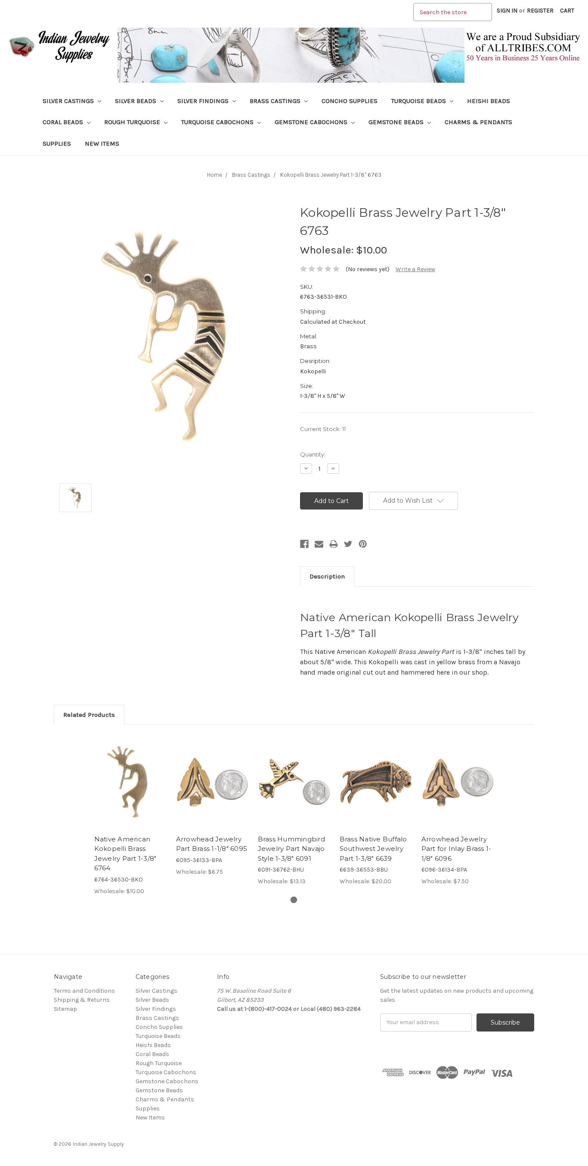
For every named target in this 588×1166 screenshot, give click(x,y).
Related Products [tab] (89, 715)
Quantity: (312, 454)
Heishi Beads (488, 101)
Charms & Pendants (478, 122)
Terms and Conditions (84, 990)
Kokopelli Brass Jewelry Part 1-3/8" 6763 (330, 175)
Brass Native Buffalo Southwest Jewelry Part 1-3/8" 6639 (373, 849)
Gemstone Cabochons (312, 122)
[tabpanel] (130, 815)
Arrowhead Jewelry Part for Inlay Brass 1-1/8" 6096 (456, 849)
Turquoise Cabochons (218, 122)
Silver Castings (69, 101)
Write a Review (415, 269)
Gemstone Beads (396, 122)
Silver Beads (136, 101)
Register (540, 10)
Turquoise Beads (419, 101)
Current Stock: (323, 428)
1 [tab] (294, 900)
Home (214, 175)
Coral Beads (64, 122)
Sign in (507, 10)
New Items (102, 143)
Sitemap (65, 1009)
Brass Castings (276, 101)
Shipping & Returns (82, 999)
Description (327, 576)
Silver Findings (203, 101)
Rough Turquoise (133, 122)
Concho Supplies (350, 101)
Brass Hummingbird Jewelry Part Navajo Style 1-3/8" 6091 (291, 849)
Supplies (57, 143)
